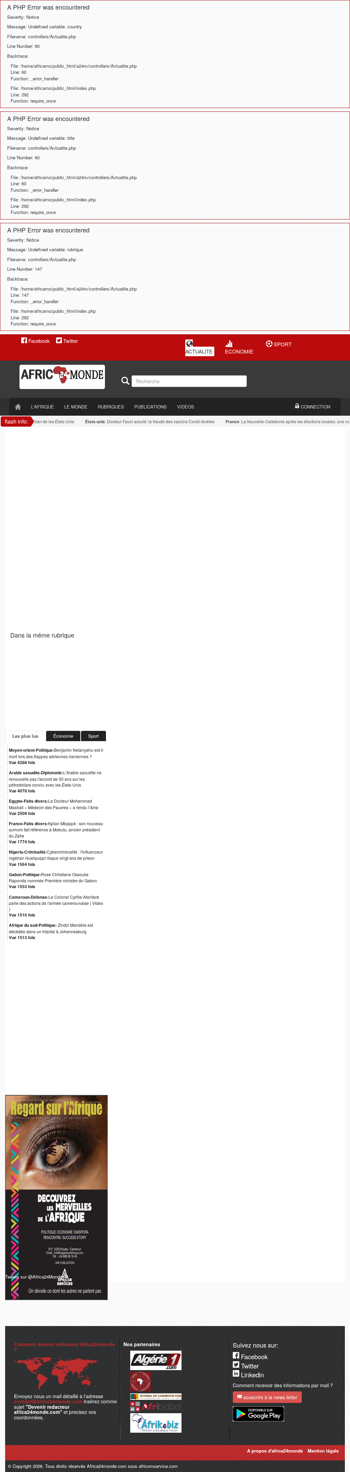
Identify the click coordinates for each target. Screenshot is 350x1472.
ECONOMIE (239, 351)
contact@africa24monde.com (48, 1401)
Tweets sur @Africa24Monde (33, 1276)
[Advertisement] (95, 442)
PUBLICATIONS (150, 406)
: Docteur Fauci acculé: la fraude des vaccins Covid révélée (141, 421)
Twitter (70, 340)
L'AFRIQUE (42, 406)
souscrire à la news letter (269, 1397)
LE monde (76, 406)
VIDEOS (185, 406)
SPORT (282, 344)
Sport (93, 736)
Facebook (38, 340)
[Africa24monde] (67, 377)
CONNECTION (314, 406)
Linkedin (251, 1374)
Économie (63, 736)
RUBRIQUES (111, 406)
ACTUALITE (199, 351)
